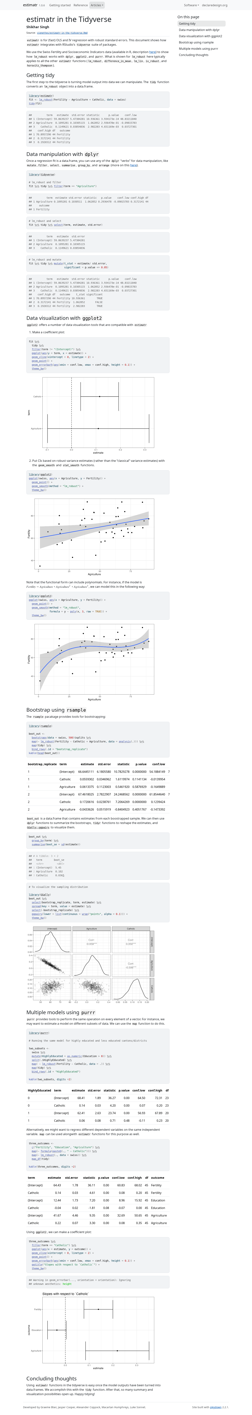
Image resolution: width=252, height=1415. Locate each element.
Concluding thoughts (193, 55)
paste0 (56, 1151)
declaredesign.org (214, 5)
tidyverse (47, 174)
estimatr (30, 4)
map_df (36, 1158)
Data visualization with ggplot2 (200, 36)
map (34, 741)
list (58, 914)
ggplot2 (46, 474)
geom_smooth (40, 486)
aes (44, 353)
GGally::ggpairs (38, 827)
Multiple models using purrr (198, 49)
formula (46, 1151)
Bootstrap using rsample (196, 42)
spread (36, 906)
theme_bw (38, 368)
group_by (38, 840)
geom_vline (39, 357)
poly (73, 611)
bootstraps (39, 737)
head (41, 753)
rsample (46, 726)
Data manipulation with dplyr (199, 30)
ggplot (36, 353)
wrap (85, 914)
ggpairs (37, 914)
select (58, 224)
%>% (37, 186)
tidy (32, 103)
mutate (58, 263)
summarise (38, 844)
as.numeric (74, 1056)
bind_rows (38, 749)
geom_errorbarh (42, 364)
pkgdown (216, 1407)
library (34, 95)
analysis (125, 741)
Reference (81, 5)
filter (58, 186)
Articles (96, 5)
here (152, 52)
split (35, 1060)
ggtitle (37, 1264)
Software (190, 5)
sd (62, 844)
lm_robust (45, 99)
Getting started (60, 5)
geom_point (39, 360)
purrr (44, 1032)
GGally (45, 894)
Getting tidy (187, 24)
